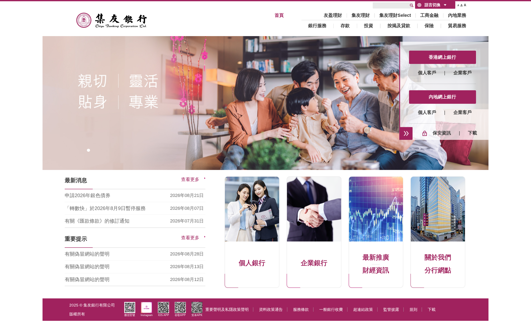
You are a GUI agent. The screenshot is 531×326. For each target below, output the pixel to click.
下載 (472, 133)
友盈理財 (333, 15)
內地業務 (457, 15)
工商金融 (429, 15)
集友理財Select (395, 15)
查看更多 (190, 179)
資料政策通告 (271, 309)
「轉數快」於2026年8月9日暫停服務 (105, 208)
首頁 (279, 15)
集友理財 (361, 15)
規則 (413, 309)
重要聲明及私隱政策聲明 (227, 309)
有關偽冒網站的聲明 (87, 254)
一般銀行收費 (331, 309)
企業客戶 (462, 72)
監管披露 (391, 309)
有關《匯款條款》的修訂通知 (97, 221)
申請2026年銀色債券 (87, 195)
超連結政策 (363, 309)
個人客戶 (427, 72)
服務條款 (301, 309)
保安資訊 (442, 133)
